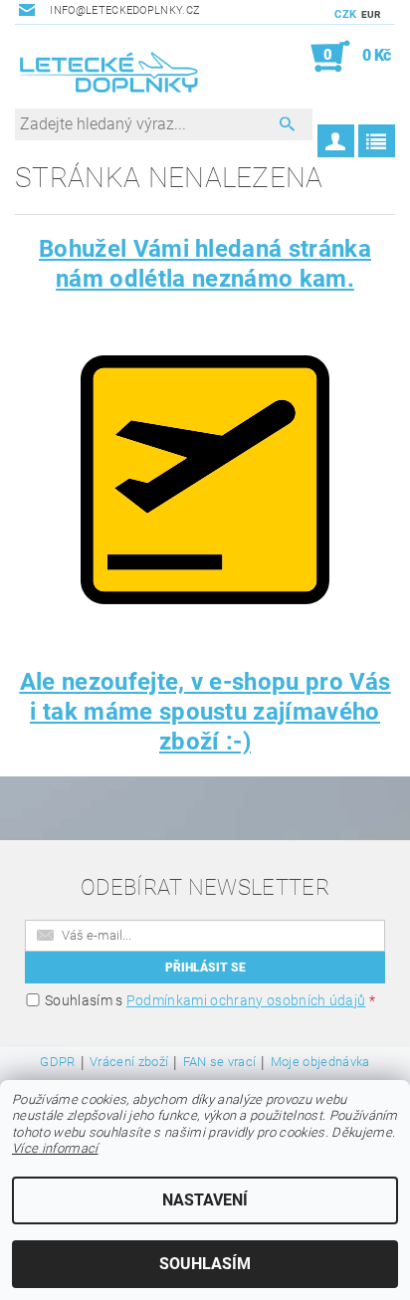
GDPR (57, 1062)
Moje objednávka (320, 1062)
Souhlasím (205, 1263)
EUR (371, 14)
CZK (345, 14)
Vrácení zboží (129, 1062)
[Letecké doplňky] (110, 75)
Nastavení (205, 1200)
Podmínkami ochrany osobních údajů (246, 1000)
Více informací (55, 1148)
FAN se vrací (220, 1062)
